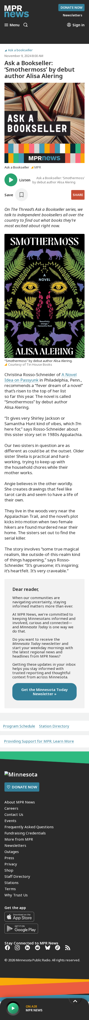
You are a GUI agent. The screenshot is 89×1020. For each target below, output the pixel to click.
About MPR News (19, 801)
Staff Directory (17, 876)
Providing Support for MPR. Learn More (39, 741)
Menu (15, 25)
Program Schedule (19, 726)
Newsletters (15, 845)
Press (9, 857)
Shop (8, 870)
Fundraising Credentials (25, 832)
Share (78, 195)
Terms (10, 888)
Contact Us (13, 814)
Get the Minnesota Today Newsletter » (44, 691)
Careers (11, 808)
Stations (11, 882)
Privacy (10, 863)
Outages (11, 851)
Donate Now (71, 7)
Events (10, 820)
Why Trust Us (16, 894)
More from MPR (18, 839)
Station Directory (54, 726)
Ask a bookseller (20, 50)
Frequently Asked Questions (29, 826)
